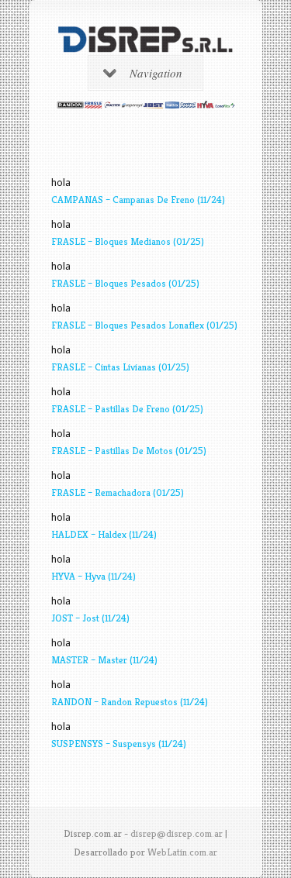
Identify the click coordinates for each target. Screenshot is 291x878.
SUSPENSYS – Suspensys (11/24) (118, 743)
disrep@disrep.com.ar (176, 833)
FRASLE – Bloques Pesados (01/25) (125, 283)
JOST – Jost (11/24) (90, 618)
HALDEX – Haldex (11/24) (104, 534)
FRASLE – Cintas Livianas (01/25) (120, 367)
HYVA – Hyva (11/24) (93, 576)
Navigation (156, 73)
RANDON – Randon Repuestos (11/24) (129, 701)
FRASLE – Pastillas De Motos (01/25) (128, 450)
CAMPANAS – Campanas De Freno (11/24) (138, 199)
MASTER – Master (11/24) (104, 659)
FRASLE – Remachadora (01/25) (117, 492)
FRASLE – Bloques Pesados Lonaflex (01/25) (144, 325)
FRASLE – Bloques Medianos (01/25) (127, 241)
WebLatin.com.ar (182, 852)
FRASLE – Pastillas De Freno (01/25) (127, 408)
